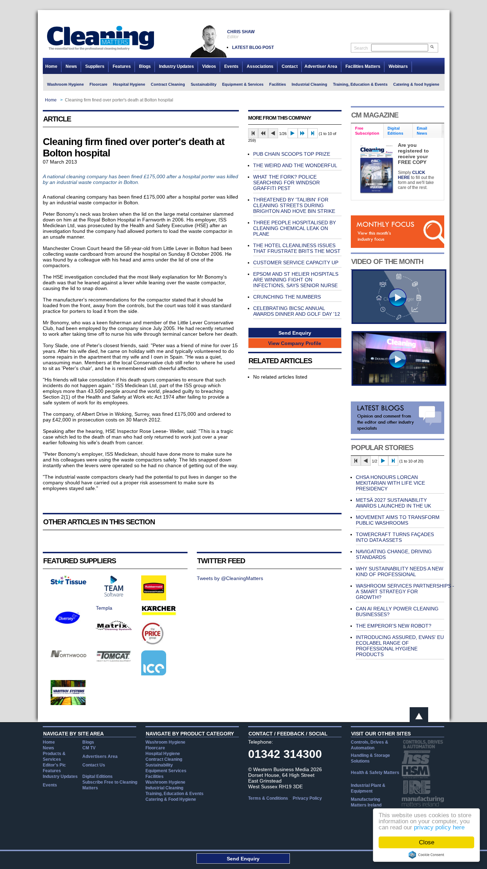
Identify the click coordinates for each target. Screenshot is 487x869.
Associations (260, 66)
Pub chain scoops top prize (291, 154)
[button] (295, 333)
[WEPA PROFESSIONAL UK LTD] (68, 582)
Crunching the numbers (287, 297)
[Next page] (293, 133)
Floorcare (98, 84)
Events (231, 66)
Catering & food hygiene (416, 84)
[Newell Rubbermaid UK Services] (153, 598)
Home (51, 66)
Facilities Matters (362, 66)
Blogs (145, 66)
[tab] (367, 131)
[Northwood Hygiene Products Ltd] (68, 655)
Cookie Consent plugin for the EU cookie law (426, 855)
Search (361, 48)
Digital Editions (97, 776)
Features (122, 66)
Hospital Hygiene (129, 84)
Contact (290, 66)
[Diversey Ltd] (68, 628)
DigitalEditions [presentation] (395, 130)
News (71, 66)
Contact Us (93, 765)
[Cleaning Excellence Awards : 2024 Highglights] (399, 384)
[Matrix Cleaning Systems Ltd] (114, 628)
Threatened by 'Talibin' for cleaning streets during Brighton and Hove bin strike (294, 205)
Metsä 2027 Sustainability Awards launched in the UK (393, 503)
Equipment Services (165, 770)
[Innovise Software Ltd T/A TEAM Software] (114, 595)
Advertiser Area (320, 66)
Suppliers (94, 66)
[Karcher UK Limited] (159, 614)
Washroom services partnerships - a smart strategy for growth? (405, 591)
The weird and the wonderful (295, 165)
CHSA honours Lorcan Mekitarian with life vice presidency (390, 482)
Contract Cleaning (168, 84)
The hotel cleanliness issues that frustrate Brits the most (296, 248)
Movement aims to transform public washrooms (398, 520)
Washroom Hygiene (65, 84)
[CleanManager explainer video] (399, 322)
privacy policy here (439, 827)
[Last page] (313, 133)
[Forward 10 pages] (303, 133)
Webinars (398, 66)
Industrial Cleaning (309, 84)
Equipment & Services (242, 84)
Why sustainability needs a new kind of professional (399, 571)
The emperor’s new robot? (393, 626)
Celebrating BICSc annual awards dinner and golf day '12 (296, 311)
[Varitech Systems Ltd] (68, 703)
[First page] (253, 133)
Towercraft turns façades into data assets (395, 537)
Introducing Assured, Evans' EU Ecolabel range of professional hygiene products (400, 645)
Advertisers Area (100, 756)
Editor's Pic (54, 765)
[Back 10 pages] (263, 133)
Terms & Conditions (268, 798)
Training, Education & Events (360, 84)
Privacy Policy (307, 798)
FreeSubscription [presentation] (367, 130)
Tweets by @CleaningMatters (230, 578)
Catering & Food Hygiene (170, 799)
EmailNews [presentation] (422, 130)
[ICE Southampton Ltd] (153, 673)
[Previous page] (273, 133)
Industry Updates (176, 66)
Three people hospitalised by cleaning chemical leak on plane (294, 228)
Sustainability (203, 84)
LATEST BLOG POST (253, 47)
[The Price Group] (153, 644)
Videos (209, 66)
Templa (104, 608)
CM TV (89, 747)
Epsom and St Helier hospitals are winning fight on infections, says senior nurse (295, 279)
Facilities (277, 84)
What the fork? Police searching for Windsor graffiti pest (286, 182)
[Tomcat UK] (114, 660)
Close (426, 842)
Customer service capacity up (295, 262)
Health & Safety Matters (375, 772)
